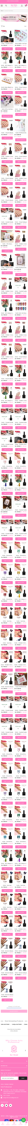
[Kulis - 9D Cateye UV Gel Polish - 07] (7, 856)
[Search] (6, 6)
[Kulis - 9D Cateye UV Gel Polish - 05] (20, 480)
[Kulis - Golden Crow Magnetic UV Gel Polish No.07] (7, 349)
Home (2, 10)
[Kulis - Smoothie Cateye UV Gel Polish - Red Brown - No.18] (7, 591)
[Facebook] (2, 1105)
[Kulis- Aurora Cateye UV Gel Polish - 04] (20, 943)
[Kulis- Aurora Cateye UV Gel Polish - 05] (7, 943)
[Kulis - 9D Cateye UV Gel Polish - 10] (7, 58)
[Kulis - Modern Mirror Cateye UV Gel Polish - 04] (7, 657)
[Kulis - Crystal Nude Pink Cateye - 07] (20, 415)
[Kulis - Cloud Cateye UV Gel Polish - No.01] (20, 101)
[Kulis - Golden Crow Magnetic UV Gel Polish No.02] (7, 327)
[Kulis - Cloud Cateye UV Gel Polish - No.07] (20, 149)
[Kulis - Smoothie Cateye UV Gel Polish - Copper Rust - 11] (7, 812)
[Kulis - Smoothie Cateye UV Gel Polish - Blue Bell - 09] (7, 790)
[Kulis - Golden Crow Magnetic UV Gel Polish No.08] (20, 236)
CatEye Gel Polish (17, 1024)
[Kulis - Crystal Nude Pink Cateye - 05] (20, 702)
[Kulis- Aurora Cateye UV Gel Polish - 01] (7, 987)
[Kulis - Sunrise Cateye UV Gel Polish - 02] (7, 635)
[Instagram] (6, 1105)
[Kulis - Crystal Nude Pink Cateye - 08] (20, 724)
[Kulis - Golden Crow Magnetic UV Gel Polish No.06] (20, 327)
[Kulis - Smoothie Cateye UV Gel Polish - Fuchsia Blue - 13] (7, 569)
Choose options (21, 48)
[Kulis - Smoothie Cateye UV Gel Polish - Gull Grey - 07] (20, 768)
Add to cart (7, 48)
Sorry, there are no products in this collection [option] (14, 1030)
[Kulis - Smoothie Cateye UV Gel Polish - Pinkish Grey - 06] (7, 768)
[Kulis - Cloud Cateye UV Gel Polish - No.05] (20, 79)
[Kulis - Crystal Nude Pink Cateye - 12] (7, 214)
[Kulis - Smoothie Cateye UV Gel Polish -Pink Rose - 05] (20, 746)
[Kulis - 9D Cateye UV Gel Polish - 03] (20, 856)
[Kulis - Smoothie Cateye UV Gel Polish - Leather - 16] (20, 569)
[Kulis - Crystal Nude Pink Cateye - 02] (20, 502)
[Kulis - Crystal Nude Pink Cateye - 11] (20, 283)
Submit (23, 1078)
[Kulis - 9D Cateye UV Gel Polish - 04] (20, 371)
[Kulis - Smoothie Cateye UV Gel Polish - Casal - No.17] (20, 834)
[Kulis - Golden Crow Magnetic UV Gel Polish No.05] (7, 149)
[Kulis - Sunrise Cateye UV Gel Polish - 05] (7, 613)
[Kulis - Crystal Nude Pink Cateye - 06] (7, 436)
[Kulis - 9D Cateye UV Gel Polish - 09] (20, 591)
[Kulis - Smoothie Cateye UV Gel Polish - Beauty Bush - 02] (7, 458)
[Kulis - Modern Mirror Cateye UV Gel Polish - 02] (20, 657)
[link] (14, 1050)
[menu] (2, 6)
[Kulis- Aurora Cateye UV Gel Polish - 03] (7, 965)
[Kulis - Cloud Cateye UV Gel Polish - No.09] (20, 214)
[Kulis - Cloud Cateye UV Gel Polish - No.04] (20, 349)
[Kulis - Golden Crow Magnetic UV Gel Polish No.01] (20, 170)
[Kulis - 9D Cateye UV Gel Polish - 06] (7, 480)
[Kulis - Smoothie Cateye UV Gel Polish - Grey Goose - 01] (7, 548)
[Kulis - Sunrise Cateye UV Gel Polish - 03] (20, 877)
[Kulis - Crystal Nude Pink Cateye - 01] (7, 415)
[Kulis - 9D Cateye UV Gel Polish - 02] (7, 305)
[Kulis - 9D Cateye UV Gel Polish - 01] (7, 393)
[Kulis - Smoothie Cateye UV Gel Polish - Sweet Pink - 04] (20, 458)
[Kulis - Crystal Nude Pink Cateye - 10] (20, 526)
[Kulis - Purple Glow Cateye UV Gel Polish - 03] (7, 36)
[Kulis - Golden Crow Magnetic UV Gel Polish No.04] (20, 393)
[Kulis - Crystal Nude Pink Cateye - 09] (7, 724)
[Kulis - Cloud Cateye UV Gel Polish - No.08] (7, 125)
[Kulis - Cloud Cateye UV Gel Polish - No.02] (7, 170)
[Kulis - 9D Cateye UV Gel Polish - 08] (20, 58)
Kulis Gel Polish (5, 1024)
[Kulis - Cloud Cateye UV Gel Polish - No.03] (7, 371)
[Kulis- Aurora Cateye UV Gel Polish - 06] (7, 679)
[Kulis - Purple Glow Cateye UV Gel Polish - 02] (7, 260)
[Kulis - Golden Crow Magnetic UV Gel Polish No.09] (7, 283)
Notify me (7, 251)
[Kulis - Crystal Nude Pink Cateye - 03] (7, 702)
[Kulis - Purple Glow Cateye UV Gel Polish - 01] (20, 436)
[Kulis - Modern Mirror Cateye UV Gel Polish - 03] (7, 921)
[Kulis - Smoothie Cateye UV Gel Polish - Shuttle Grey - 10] (20, 790)
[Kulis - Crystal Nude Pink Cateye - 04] (7, 526)
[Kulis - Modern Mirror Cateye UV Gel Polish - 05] (20, 899)
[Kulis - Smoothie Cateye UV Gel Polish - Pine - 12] (20, 812)
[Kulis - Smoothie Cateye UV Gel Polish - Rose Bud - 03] (7, 746)
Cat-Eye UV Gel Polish (9, 10)
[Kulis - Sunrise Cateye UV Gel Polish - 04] (20, 613)
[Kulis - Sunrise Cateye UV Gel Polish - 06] (7, 877)
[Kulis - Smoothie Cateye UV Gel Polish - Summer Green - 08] (20, 548)
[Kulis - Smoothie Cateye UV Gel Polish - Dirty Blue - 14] (7, 834)
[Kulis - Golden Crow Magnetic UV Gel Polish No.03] (20, 192)
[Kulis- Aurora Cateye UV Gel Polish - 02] (20, 965)
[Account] (22, 5)
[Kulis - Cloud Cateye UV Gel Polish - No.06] (7, 192)
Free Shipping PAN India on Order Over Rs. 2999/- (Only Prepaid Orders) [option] (14, 1)
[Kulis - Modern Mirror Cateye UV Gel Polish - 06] (20, 635)
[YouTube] (10, 1105)
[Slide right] (25, 1050)
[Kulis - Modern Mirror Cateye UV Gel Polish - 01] (20, 921)
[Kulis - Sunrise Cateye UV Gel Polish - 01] (7, 899)
